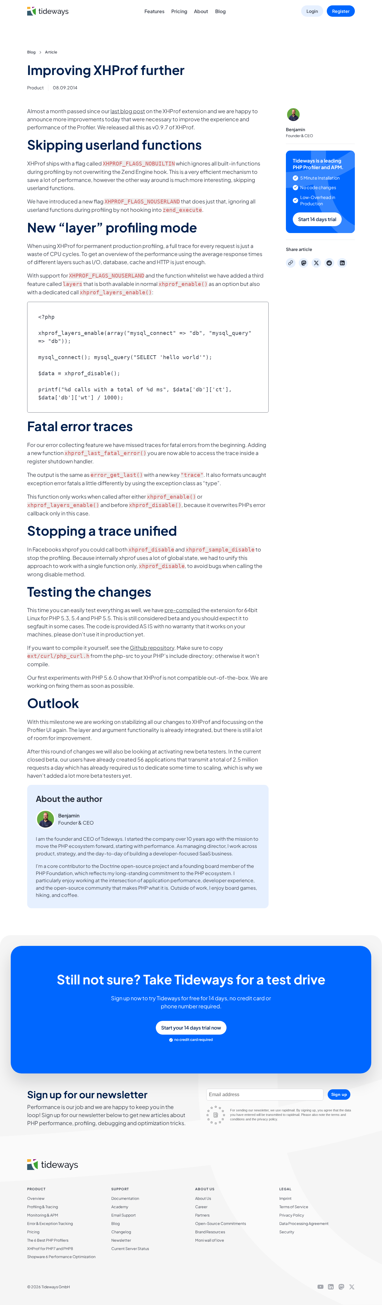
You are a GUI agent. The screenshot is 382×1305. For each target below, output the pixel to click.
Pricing (179, 11)
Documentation (125, 1198)
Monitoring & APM (42, 1215)
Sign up (339, 1094)
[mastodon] (341, 1287)
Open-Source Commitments (220, 1223)
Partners (202, 1215)
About (201, 11)
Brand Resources (210, 1231)
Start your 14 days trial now (191, 1027)
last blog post (127, 111)
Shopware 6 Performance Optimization (61, 1256)
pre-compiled (182, 609)
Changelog (121, 1231)
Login (312, 11)
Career (201, 1206)
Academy (119, 1206)
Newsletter (121, 1240)
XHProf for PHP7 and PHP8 (50, 1248)
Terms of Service (293, 1206)
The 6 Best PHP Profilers (47, 1240)
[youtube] (321, 1287)
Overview (35, 1198)
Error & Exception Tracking (50, 1223)
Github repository (152, 647)
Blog (220, 11)
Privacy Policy (291, 1215)
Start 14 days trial (317, 219)
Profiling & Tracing (42, 1206)
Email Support (123, 1215)
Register (340, 11)
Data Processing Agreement (304, 1223)
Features (154, 11)
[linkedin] (331, 1287)
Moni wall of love (209, 1240)
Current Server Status (130, 1248)
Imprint (285, 1198)
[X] (352, 1287)
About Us (203, 1198)
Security (286, 1231)
